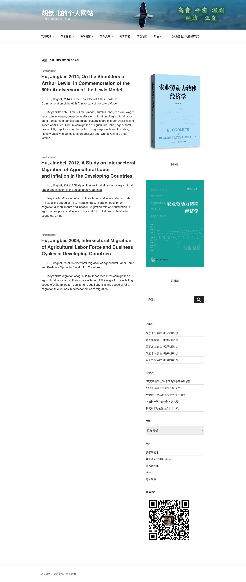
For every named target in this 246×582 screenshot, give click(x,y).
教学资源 (85, 36)
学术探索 (66, 36)
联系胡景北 (170, 333)
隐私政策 (151, 479)
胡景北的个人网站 (67, 12)
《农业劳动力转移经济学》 (185, 36)
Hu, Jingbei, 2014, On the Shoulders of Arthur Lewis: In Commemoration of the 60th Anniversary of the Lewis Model (85, 83)
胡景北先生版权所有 (65, 573)
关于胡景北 (152, 452)
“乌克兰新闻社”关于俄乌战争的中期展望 (168, 381)
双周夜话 (46, 36)
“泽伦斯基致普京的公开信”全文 (163, 388)
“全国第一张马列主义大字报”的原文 (165, 394)
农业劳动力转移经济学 (158, 459)
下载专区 (142, 36)
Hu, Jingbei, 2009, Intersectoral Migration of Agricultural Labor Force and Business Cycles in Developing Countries (87, 247)
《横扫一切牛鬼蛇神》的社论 (162, 401)
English (158, 36)
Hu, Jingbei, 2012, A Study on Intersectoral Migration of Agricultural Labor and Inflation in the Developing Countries (87, 187)
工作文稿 (105, 36)
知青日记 (125, 36)
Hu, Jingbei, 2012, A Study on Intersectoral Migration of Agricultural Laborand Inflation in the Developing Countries (88, 169)
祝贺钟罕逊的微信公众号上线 (162, 408)
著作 (148, 472)
